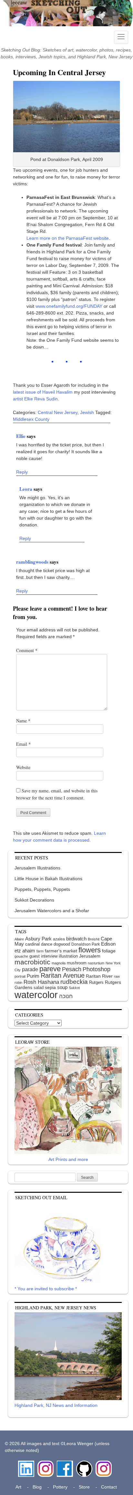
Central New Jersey (57, 412)
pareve (50, 969)
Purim (33, 976)
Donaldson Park (85, 944)
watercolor (36, 994)
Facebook (65, 1463)
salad (39, 987)
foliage (109, 951)
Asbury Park (38, 938)
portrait (20, 976)
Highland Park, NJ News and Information (56, 1405)
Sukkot (74, 988)
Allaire (19, 939)
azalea (59, 939)
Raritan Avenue (63, 975)
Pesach (71, 969)
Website (23, 767)
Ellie (21, 436)
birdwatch (76, 938)
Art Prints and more (68, 1159)
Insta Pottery (103, 1467)
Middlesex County (31, 419)
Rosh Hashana (41, 982)
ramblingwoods (33, 561)
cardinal (32, 944)
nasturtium (96, 963)
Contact (109, 1486)
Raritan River (99, 976)
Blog (37, 1486)
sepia (50, 987)
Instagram (45, 1463)
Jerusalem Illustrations (37, 867)
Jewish (87, 412)
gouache (21, 956)
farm (40, 951)
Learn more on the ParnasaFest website (67, 238)
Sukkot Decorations (34, 900)
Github (83, 1463)
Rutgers (96, 982)
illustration (68, 956)
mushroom (77, 962)
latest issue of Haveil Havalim (43, 392)
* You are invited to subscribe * (46, 1288)
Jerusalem (89, 956)
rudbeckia (74, 981)
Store (84, 1486)
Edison (108, 944)
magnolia (59, 963)
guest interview (43, 956)
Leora (26, 488)
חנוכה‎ (66, 996)
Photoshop (96, 969)
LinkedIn (26, 1463)
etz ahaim (25, 950)
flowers (89, 950)
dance (46, 944)
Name (23, 721)
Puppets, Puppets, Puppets (42, 889)
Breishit (93, 939)
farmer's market (61, 951)
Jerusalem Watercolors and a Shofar (52, 910)
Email (23, 744)
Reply (22, 472)
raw (117, 976)
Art (18, 1486)
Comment (26, 650)
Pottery (60, 1486)
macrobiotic (32, 962)
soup (62, 987)
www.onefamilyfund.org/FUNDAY (69, 306)
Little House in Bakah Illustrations (48, 878)
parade (30, 969)
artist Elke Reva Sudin (35, 398)
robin (18, 982)
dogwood (62, 944)
